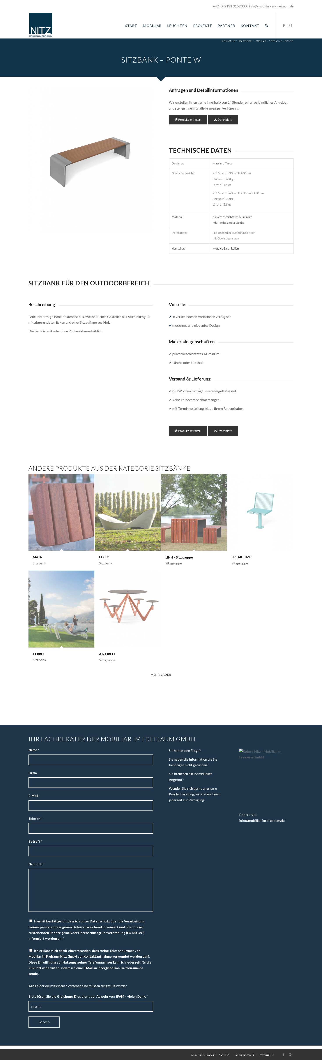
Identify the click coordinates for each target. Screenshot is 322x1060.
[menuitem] (131, 25)
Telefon (35, 819)
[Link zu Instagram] (290, 25)
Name (33, 750)
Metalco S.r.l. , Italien (226, 248)
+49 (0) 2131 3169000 (230, 6)
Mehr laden (161, 674)
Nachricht (37, 864)
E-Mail (34, 796)
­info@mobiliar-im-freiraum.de (271, 6)
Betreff (35, 841)
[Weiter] (143, 160)
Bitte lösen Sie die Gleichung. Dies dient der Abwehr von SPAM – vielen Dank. (88, 996)
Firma (32, 773)
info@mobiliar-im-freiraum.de (262, 820)
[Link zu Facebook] (283, 25)
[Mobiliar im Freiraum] (40, 25)
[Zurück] (38, 160)
